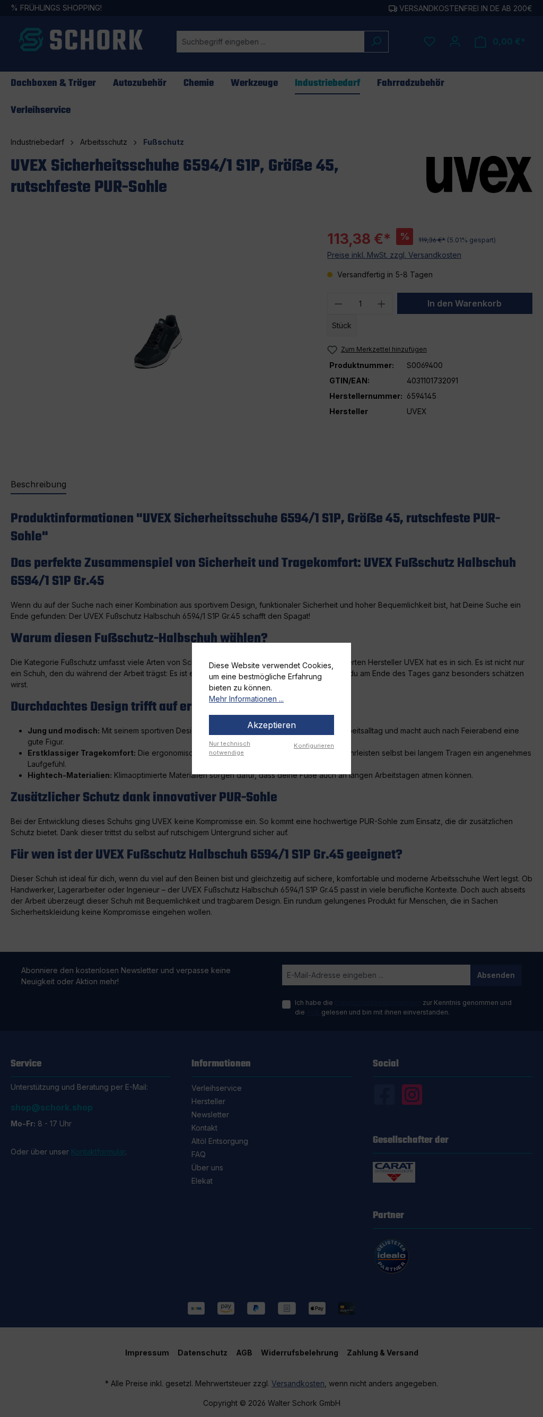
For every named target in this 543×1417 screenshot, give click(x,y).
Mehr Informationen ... (246, 698)
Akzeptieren (271, 725)
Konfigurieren (314, 745)
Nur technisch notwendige (229, 748)
